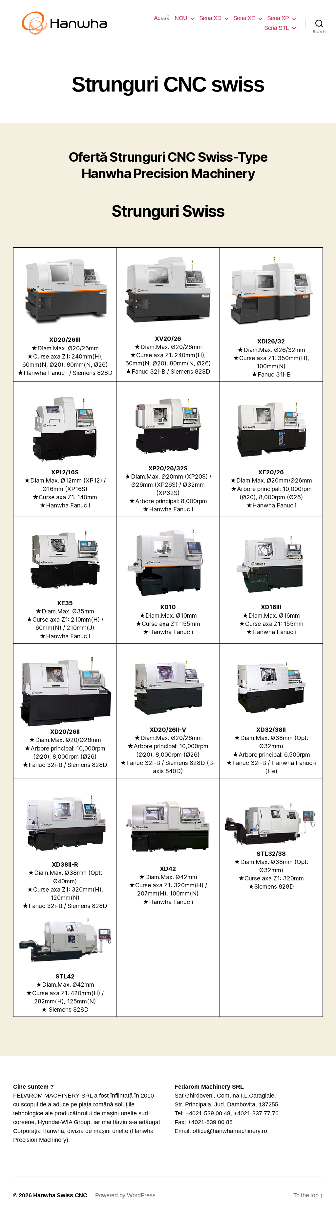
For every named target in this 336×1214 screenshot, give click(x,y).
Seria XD (210, 18)
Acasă (162, 18)
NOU (181, 18)
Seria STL (276, 28)
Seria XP (278, 18)
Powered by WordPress (125, 1195)
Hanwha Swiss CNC (60, 1195)
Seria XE (244, 18)
